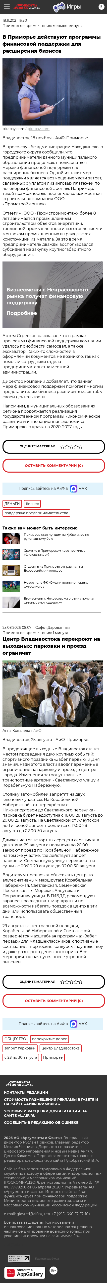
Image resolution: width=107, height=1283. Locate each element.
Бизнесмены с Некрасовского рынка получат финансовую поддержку (47, 296)
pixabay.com (39, 129)
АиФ (37, 730)
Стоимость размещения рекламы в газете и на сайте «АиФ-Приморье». (51, 1101)
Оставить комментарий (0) (54, 465)
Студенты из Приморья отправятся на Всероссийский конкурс (53, 568)
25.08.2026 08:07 (16, 627)
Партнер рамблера (47, 1258)
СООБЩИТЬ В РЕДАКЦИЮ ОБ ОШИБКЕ (41, 1122)
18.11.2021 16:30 (14, 20)
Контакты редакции (26, 1092)
